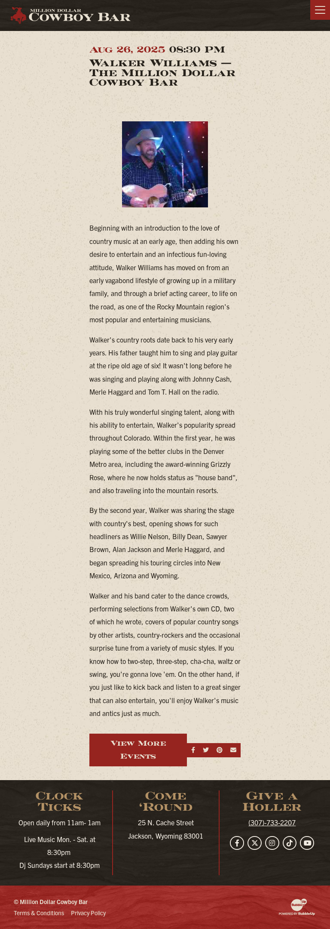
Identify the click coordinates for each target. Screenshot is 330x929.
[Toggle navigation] (320, 10)
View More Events (138, 749)
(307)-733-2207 (272, 822)
